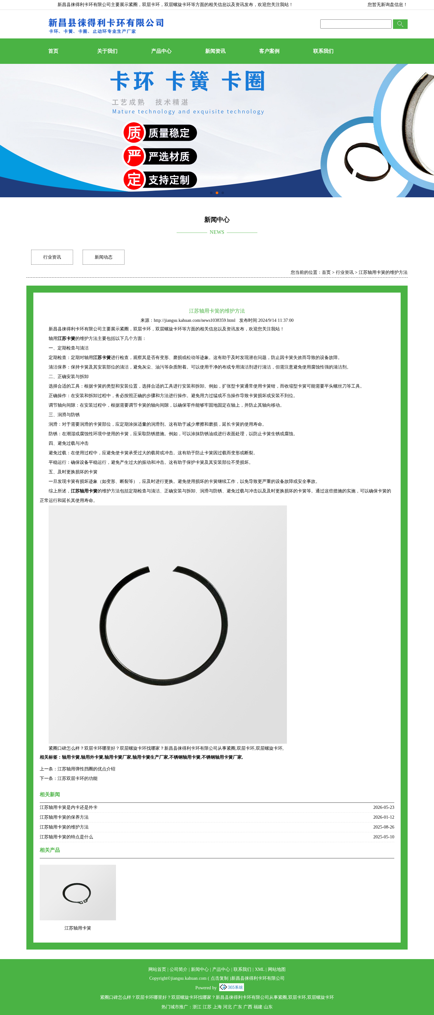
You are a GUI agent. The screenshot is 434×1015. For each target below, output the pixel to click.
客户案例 (269, 51)
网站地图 (277, 969)
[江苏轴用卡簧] (78, 868)
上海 (217, 1007)
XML (259, 969)
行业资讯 (52, 257)
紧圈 (133, 4)
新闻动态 (103, 257)
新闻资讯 (215, 51)
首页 (53, 51)
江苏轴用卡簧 (77, 928)
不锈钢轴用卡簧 (184, 757)
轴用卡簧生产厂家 (150, 757)
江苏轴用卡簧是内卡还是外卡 (69, 807)
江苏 (207, 1007)
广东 (237, 1007)
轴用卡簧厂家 (118, 757)
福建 (258, 1007)
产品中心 (161, 51)
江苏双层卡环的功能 (78, 778)
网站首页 (157, 969)
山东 (268, 1007)
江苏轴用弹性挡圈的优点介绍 (86, 769)
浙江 (197, 1007)
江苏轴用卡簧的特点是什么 (66, 837)
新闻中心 (200, 969)
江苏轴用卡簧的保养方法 (64, 817)
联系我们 (323, 51)
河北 (227, 1007)
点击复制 (219, 978)
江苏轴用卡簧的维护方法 (383, 272)
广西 (247, 1007)
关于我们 (107, 51)
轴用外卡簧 (92, 757)
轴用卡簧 (71, 757)
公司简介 (178, 969)
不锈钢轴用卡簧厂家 (222, 757)
